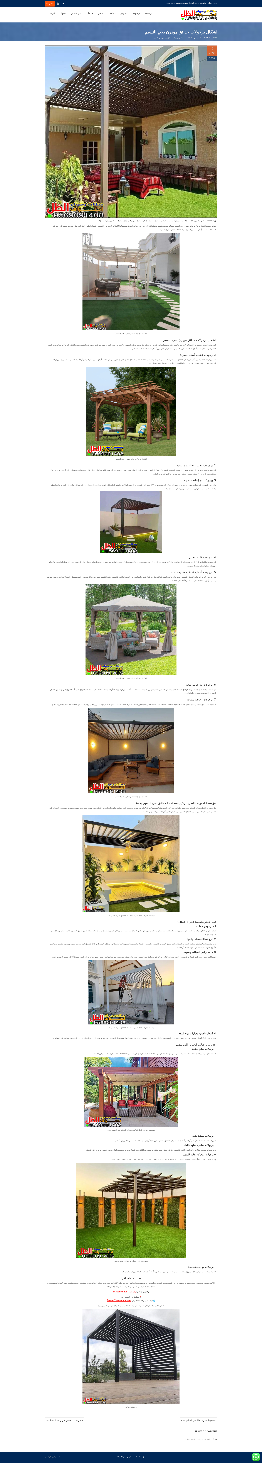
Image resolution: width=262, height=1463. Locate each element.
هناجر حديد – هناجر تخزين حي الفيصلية (65, 1420)
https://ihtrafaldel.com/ (119, 1300)
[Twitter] (63, 3)
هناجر (101, 13)
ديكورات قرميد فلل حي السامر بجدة (197, 1420)
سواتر (123, 13)
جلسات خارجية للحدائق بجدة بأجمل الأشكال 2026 (191, 3)
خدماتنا (89, 13)
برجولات (135, 13)
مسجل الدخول (200, 1439)
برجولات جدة (129, 220)
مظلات (112, 13)
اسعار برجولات (178, 220)
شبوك (63, 13)
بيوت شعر (76, 13)
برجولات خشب (117, 220)
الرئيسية (149, 13)
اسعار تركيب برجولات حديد (160, 220)
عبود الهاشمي (50, 1456)
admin (210, 220)
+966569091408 (121, 1291)
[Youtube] (57, 3)
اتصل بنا (49, 3)
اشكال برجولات (141, 220)
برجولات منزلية (103, 220)
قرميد (52, 13)
